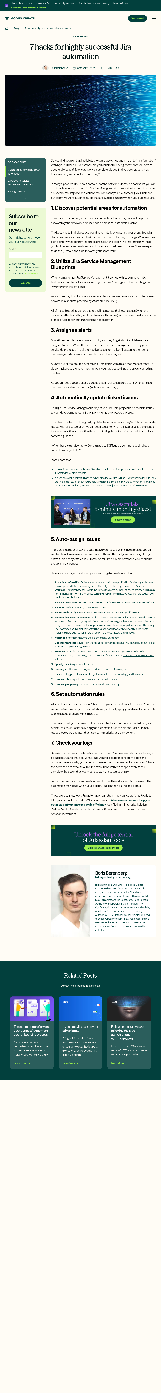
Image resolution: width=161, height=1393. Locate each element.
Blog (16, 28)
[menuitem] (25, 171)
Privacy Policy (31, 273)
